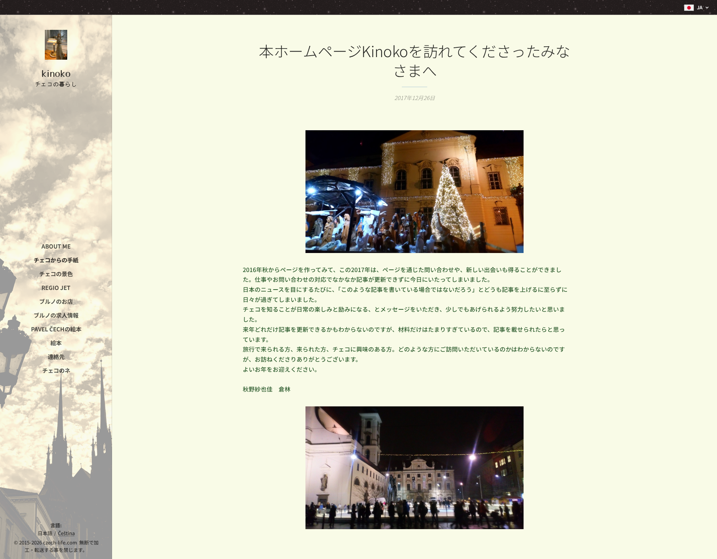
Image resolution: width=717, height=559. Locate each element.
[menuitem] (56, 246)
